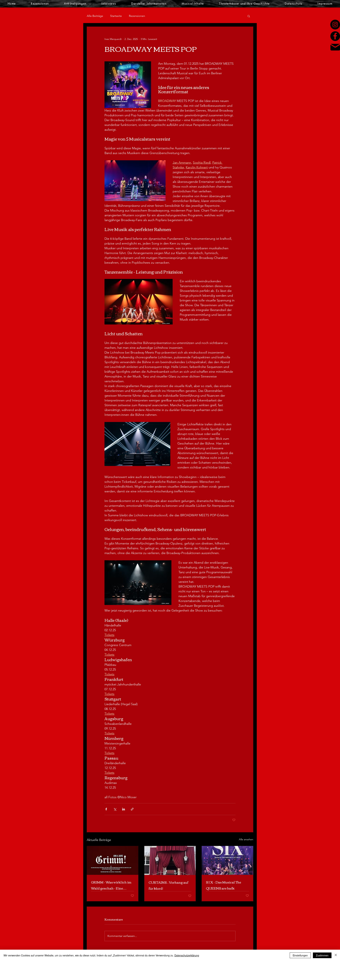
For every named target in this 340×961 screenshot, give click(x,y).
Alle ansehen (246, 839)
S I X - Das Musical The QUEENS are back (223, 885)
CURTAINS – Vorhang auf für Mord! (168, 885)
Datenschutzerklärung (186, 955)
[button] (248, 16)
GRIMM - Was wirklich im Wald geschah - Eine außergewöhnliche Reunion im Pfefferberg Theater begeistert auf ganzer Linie (111, 885)
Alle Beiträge (95, 16)
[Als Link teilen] (132, 809)
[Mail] (335, 47)
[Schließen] (336, 955)
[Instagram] (335, 24)
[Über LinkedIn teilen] (123, 809)
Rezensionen (137, 16)
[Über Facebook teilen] (106, 809)
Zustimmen (322, 955)
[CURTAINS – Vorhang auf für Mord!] (170, 860)
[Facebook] (335, 36)
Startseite (116, 16)
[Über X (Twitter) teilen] (115, 809)
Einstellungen (300, 955)
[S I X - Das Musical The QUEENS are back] (227, 860)
